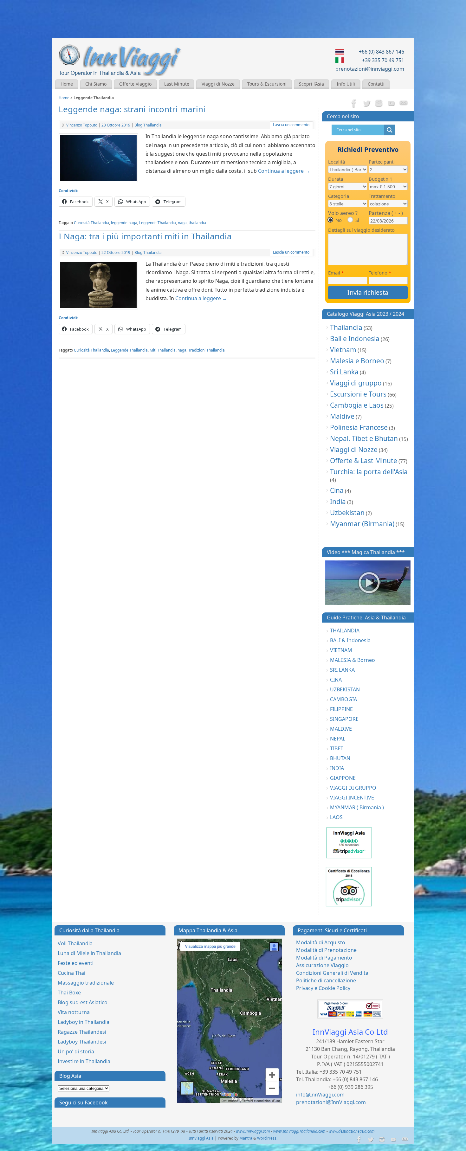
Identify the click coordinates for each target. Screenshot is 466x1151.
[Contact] (403, 104)
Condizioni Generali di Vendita (332, 972)
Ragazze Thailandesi (82, 1031)
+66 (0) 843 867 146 (381, 51)
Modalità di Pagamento (324, 957)
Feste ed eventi (76, 963)
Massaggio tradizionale (86, 982)
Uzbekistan (347, 512)
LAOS (336, 817)
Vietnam (343, 349)
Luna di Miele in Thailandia (89, 953)
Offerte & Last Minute (363, 460)
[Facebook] (354, 104)
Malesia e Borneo (357, 360)
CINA (336, 679)
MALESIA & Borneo (352, 659)
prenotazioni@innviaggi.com (369, 68)
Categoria (338, 196)
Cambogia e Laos (357, 405)
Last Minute (176, 84)
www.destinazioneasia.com (352, 1131)
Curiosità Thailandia (91, 222)
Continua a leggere (284, 170)
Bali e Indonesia (354, 338)
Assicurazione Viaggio (322, 965)
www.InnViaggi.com (253, 1131)
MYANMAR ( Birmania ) (357, 807)
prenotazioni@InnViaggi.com (331, 1102)
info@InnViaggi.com (320, 1094)
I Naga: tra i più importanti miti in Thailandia (145, 236)
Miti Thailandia (163, 350)
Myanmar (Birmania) (362, 523)
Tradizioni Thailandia (206, 350)
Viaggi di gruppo (356, 382)
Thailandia (346, 327)
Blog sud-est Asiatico (82, 1002)
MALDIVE (341, 728)
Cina (337, 490)
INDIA (337, 768)
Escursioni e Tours (358, 394)
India (338, 501)
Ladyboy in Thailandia (83, 1021)
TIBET (336, 748)
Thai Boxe (69, 992)
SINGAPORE (344, 718)
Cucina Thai (71, 972)
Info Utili (346, 84)
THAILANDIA (344, 630)
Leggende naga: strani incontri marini (132, 109)
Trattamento (382, 196)
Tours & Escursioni (267, 84)
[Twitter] (366, 104)
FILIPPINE (341, 709)
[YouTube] (391, 104)
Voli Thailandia (75, 943)
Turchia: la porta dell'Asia (369, 471)
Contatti (376, 84)
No (338, 220)
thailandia (197, 222)
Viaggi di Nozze (218, 84)
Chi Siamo (96, 84)
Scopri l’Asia (311, 84)
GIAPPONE (343, 777)
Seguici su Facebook (83, 1102)
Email (336, 272)
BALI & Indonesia (350, 640)
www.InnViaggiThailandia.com (299, 1131)
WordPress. (267, 1138)
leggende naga (124, 222)
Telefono (380, 272)
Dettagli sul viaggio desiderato (361, 230)
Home (67, 84)
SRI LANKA (342, 669)
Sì (357, 220)
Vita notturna (74, 1012)
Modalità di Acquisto (320, 942)
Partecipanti (382, 161)
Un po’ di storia (76, 1051)
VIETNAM (341, 650)
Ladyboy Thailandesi (82, 1041)
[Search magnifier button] (389, 130)
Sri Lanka (344, 371)
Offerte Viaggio (135, 84)
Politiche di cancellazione (326, 980)
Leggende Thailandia (157, 222)
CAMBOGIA (343, 699)
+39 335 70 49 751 (383, 60)
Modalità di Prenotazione (326, 950)
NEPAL (337, 738)
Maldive (342, 416)
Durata (335, 179)
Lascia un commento (291, 124)
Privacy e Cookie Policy (323, 988)
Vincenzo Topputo (81, 125)
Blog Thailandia (148, 125)
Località (336, 161)
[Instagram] (378, 104)
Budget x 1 (380, 179)
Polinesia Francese (359, 427)
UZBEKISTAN (345, 689)
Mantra (245, 1138)
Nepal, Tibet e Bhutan (364, 438)
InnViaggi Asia (201, 1138)
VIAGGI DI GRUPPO (353, 787)
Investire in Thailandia (84, 1061)
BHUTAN (340, 758)
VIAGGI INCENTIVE (352, 797)
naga (182, 222)
